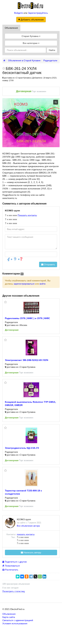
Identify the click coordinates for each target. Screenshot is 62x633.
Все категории (30, 43)
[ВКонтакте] (22, 576)
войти (42, 283)
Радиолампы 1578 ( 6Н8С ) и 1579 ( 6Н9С (27, 318)
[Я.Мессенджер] (18, 576)
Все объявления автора (28, 526)
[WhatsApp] (40, 576)
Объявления (11, 28)
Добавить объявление (32, 19)
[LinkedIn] (44, 576)
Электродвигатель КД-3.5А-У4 (22, 448)
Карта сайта (8, 617)
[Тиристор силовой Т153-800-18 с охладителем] (31, 478)
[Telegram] (31, 576)
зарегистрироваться (24, 283)
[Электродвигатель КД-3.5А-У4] (31, 435)
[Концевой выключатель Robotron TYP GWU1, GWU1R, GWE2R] (31, 390)
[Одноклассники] (26, 576)
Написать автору (32, 552)
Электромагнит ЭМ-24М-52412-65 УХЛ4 (26, 360)
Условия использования (14, 623)
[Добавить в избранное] (3, 69)
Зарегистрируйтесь (38, 13)
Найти (52, 50)
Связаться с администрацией (17, 620)
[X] (35, 576)
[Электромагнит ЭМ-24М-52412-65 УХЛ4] (31, 347)
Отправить (49, 264)
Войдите (18, 13)
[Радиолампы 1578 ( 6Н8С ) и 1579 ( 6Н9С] (31, 307)
